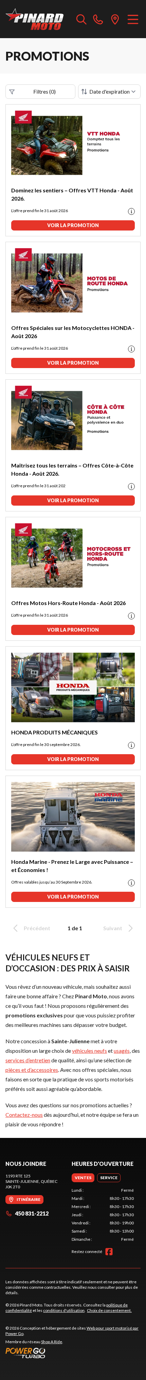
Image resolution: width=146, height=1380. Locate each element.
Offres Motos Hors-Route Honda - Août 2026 (68, 603)
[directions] (115, 19)
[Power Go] (73, 1352)
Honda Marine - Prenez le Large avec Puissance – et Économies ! (72, 865)
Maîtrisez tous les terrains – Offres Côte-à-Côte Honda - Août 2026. (72, 469)
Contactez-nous (24, 1114)
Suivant (112, 928)
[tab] (83, 1177)
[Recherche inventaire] (81, 19)
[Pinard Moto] (34, 19)
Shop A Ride (51, 1341)
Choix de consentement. (109, 1310)
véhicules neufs (89, 1050)
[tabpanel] (103, 1215)
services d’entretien (27, 1060)
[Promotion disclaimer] (131, 211)
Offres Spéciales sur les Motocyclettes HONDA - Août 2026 (72, 331)
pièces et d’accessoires (31, 1069)
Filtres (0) (44, 91)
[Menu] (133, 19)
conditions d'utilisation (64, 1310)
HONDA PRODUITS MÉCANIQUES (54, 732)
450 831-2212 (32, 1213)
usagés (122, 1050)
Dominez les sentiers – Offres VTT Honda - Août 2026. (72, 194)
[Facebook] (109, 1252)
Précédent (37, 928)
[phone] (98, 19)
